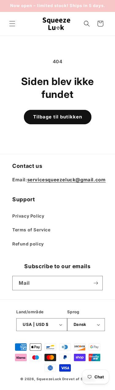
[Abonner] (95, 283)
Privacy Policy (28, 215)
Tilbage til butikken (57, 117)
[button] (12, 23)
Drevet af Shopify (78, 379)
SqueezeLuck (48, 379)
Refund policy (28, 243)
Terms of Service (31, 229)
